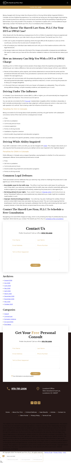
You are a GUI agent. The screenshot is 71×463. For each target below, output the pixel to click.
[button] (3, 456)
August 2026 (8, 280)
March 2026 (8, 293)
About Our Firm (17, 412)
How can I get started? (26, 459)
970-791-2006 (47, 341)
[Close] (43, 454)
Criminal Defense (31, 412)
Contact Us (61, 412)
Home (8, 412)
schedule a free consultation (55, 219)
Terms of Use (46, 415)
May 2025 (7, 301)
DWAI (45, 146)
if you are (27, 101)
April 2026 (7, 291)
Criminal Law (8, 316)
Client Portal (24, 415)
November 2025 (9, 299)
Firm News (7, 324)
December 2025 (9, 296)
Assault (6, 314)
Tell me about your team (38, 459)
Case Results (43, 412)
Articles (52, 412)
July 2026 (7, 283)
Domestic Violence (10, 319)
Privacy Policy (35, 415)
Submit (35, 265)
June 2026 (7, 285)
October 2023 (8, 304)
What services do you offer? (13, 459)
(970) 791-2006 (46, 233)
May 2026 (7, 288)
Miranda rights (46, 192)
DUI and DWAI (8, 322)
